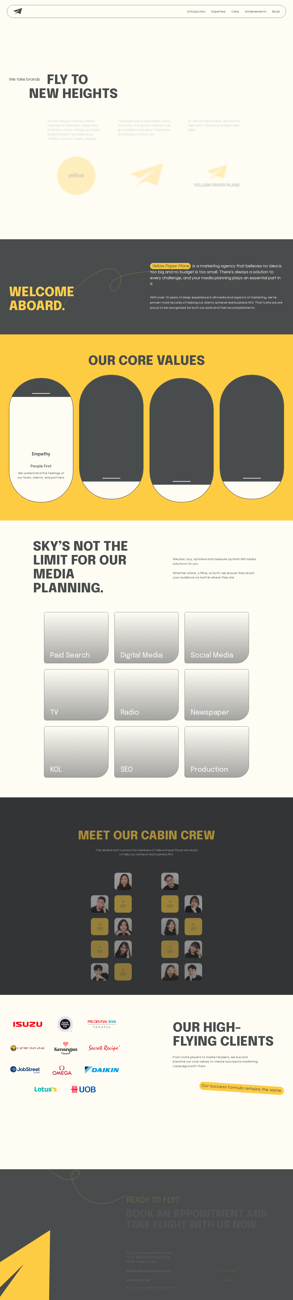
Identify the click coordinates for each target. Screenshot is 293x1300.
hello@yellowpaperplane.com (148, 1271)
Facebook (227, 1270)
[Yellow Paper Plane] (17, 11)
